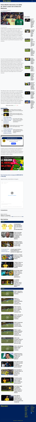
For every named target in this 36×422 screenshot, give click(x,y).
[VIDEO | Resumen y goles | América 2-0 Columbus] (7, 293)
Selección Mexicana (26, 416)
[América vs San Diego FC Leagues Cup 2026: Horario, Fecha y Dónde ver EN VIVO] (28, 92)
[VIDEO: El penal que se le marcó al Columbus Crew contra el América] (7, 325)
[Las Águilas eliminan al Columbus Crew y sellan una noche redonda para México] (6, 110)
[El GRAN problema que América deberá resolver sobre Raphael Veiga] (6, 126)
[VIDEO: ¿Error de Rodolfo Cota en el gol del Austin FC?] (28, 67)
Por (4, 11)
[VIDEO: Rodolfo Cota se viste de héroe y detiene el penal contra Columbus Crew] (7, 309)
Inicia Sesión (33, 407)
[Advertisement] (12, 49)
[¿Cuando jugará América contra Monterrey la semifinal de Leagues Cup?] (5, 250)
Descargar (13, 143)
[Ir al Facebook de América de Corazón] (31, 413)
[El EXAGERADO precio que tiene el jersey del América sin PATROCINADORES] (7, 226)
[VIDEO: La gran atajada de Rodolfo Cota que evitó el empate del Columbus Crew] (7, 332)
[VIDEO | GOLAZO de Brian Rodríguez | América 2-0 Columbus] (7, 317)
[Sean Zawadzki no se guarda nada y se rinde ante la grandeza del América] (7, 372)
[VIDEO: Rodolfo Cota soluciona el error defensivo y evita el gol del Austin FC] (28, 40)
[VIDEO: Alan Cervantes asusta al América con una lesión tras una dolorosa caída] (7, 340)
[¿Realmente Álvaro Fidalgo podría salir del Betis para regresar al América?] (7, 356)
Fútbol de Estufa (26, 410)
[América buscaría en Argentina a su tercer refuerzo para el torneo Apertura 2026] (28, 102)
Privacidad (32, 411)
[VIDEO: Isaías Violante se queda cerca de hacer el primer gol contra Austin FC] (28, 50)
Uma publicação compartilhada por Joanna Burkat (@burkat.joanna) (12, 206)
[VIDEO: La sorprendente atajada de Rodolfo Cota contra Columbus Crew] (7, 301)
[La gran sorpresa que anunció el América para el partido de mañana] (28, 59)
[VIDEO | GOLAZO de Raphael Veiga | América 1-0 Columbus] (7, 348)
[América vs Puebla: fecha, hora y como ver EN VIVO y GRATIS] (7, 257)
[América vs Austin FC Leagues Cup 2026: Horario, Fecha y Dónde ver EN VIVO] (28, 74)
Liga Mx (26, 412)
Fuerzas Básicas (26, 408)
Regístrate (32, 408)
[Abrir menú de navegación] (32, 1)
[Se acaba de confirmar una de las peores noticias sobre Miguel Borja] (28, 31)
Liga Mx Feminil (26, 414)
